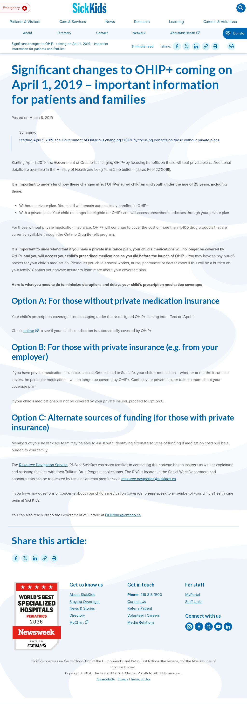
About (27, 33)
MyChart (76, 622)
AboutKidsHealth (182, 33)
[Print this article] (215, 46)
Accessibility (105, 679)
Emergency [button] (12, 8)
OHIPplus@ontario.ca (123, 515)
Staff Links (193, 601)
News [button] (110, 21)
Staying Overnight (84, 601)
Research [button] (142, 21)
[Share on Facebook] (177, 46)
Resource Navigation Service (43, 464)
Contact (102, 33)
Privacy (122, 679)
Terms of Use (141, 679)
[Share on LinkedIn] (196, 46)
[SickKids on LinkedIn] (228, 626)
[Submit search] (241, 8)
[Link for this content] (206, 46)
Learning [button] (176, 21)
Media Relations (140, 622)
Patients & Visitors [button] (25, 21)
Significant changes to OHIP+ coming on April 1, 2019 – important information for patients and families (122, 84)
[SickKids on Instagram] (189, 626)
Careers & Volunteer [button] (220, 21)
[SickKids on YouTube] (218, 626)
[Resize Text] (231, 46)
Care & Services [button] (72, 21)
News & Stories (82, 608)
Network (139, 33)
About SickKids (82, 594)
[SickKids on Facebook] (199, 626)
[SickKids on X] (209, 626)
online (28, 330)
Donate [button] (238, 33)
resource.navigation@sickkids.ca (148, 478)
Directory (64, 33)
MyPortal (192, 594)
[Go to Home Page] (89, 8)
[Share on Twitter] (186, 46)
